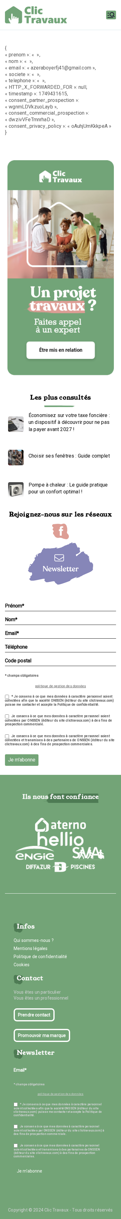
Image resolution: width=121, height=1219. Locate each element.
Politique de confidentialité (40, 956)
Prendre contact (34, 1014)
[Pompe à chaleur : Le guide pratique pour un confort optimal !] (14, 488)
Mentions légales (31, 948)
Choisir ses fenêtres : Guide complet (69, 456)
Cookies (21, 964)
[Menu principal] (111, 15)
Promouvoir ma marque (42, 1035)
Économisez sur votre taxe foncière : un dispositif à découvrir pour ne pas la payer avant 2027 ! (69, 422)
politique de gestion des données (60, 686)
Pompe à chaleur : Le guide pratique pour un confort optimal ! (68, 488)
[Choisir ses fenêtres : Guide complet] (14, 456)
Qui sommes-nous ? (34, 940)
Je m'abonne (21, 760)
